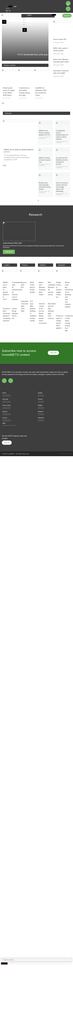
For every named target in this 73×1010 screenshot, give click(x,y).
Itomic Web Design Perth (64, 453)
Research (30, 22)
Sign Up (8, 10)
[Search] (4, 963)
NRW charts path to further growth (32, 287)
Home (7, 8)
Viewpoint (30, 24)
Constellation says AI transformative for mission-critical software (62, 135)
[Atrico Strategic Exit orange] (62, 22)
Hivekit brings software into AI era (15, 313)
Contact (4, 418)
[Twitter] (68, 3)
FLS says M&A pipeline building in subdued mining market (33, 311)
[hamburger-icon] (10, 6)
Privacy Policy (6, 405)
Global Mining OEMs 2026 (12, 243)
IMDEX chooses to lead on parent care (44, 160)
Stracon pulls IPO (59, 39)
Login (15, 6)
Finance (29, 17)
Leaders (29, 15)
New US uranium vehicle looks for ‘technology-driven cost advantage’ (62, 187)
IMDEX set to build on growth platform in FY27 (44, 133)
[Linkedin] (68, 8)
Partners (4, 411)
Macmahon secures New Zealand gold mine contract (52, 311)
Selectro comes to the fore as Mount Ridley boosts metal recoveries (43, 313)
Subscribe (5, 399)
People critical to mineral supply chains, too (58, 290)
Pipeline (29, 20)
